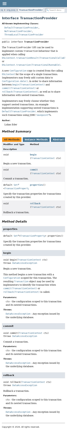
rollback (35, 203)
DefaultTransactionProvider (21, 27)
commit (34, 169)
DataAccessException (24, 263)
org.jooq (11, 10)
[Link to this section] (33, 131)
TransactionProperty (17, 188)
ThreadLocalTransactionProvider (23, 34)
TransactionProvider (31, 10)
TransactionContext (43, 158)
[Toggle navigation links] (4, 3)
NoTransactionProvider (18, 31)
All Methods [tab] (12, 139)
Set (16, 185)
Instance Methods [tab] (36, 139)
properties (36, 185)
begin (33, 154)
